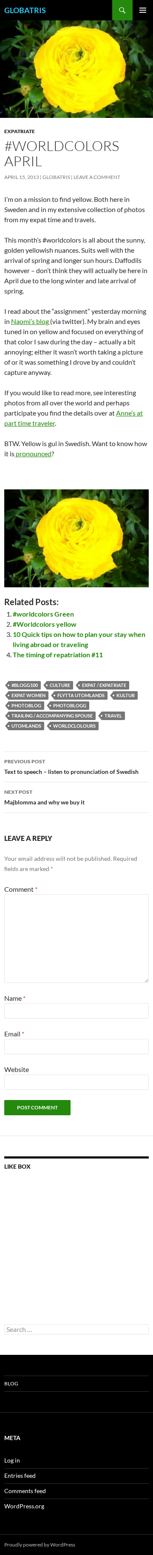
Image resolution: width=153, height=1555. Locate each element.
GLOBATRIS (25, 10)
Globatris (56, 177)
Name (15, 998)
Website (16, 1069)
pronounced (32, 453)
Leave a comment (97, 177)
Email (14, 1034)
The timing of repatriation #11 (58, 654)
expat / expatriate (104, 685)
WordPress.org (24, 1506)
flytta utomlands (81, 695)
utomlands (26, 726)
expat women (28, 695)
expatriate (19, 131)
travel (113, 715)
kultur (125, 695)
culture (60, 685)
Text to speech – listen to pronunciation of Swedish (71, 766)
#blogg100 (24, 685)
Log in (12, 1460)
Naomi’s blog (30, 321)
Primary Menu (143, 10)
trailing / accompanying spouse (52, 715)
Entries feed (20, 1475)
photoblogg (69, 705)
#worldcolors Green (43, 614)
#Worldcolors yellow (44, 624)
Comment (20, 889)
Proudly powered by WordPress (39, 1544)
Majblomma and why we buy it (44, 797)
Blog (11, 1383)
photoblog (26, 705)
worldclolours (74, 726)
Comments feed (25, 1490)
